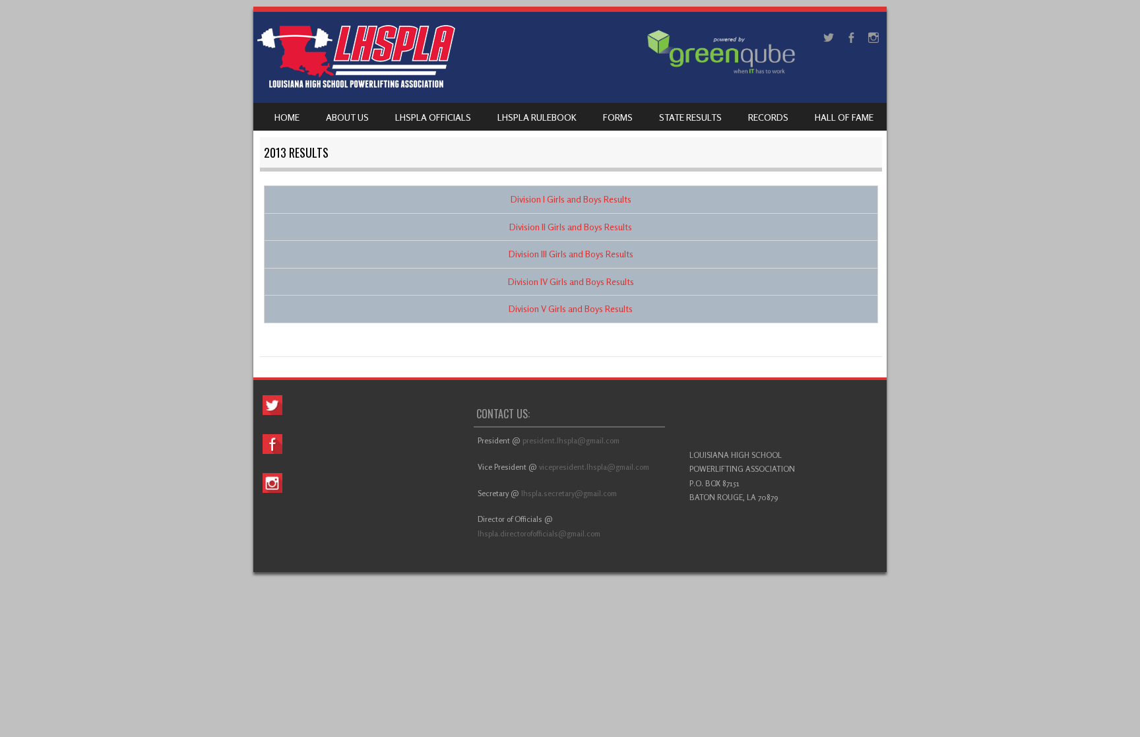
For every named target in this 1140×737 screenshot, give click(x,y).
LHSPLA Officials (433, 117)
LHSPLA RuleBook (537, 117)
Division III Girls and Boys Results (571, 253)
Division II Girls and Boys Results (570, 226)
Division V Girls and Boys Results (571, 308)
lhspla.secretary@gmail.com (570, 493)
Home (287, 117)
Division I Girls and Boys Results (571, 199)
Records (768, 117)
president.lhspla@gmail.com (571, 440)
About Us (347, 117)
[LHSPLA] (356, 84)
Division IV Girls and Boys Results (571, 281)
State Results (690, 117)
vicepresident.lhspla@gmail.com (594, 467)
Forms (618, 117)
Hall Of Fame (844, 117)
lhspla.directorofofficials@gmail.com (540, 533)
